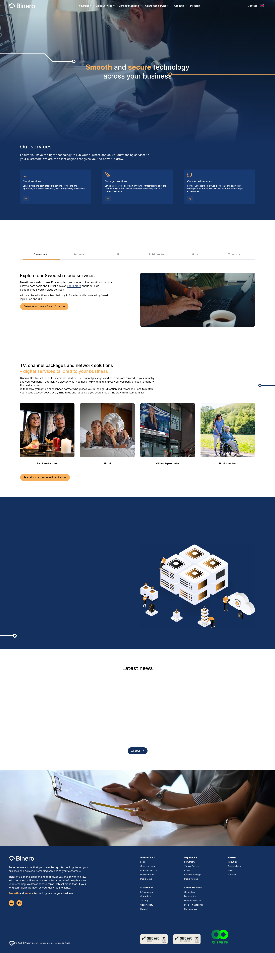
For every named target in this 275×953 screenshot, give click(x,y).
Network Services (192, 900)
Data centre (190, 896)
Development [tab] (41, 254)
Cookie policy (46, 943)
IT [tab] (118, 254)
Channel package (192, 874)
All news (135, 750)
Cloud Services (104, 5)
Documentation (147, 874)
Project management (194, 905)
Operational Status (149, 870)
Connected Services (156, 5)
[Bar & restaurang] (47, 430)
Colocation (189, 892)
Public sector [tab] (157, 254)
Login (143, 862)
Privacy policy (31, 943)
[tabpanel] (137, 299)
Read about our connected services (43, 477)
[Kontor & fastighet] (167, 430)
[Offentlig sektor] (228, 430)
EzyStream (189, 862)
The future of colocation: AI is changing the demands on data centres (133, 738)
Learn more (74, 285)
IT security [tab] (233, 254)
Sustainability (234, 866)
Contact (252, 5)
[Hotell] (107, 430)
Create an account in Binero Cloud (42, 306)
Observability (146, 905)
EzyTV (187, 870)
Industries (83, 5)
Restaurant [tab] (79, 254)
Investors (195, 5)
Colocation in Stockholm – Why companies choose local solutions (212, 738)
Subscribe (135, 828)
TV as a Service (191, 866)
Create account (148, 866)
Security (144, 900)
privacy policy (89, 819)
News (230, 870)
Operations (145, 896)
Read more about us (35, 599)
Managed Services (129, 5)
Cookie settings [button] (62, 943)
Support (144, 909)
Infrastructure (147, 892)
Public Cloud (146, 879)
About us (179, 5)
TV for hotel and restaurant (41, 736)
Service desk (190, 909)
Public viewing (191, 879)
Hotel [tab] (195, 254)
